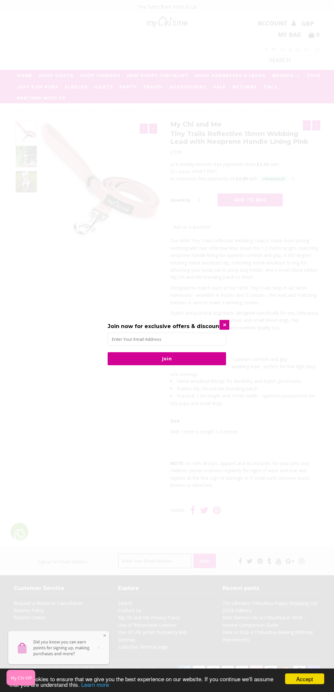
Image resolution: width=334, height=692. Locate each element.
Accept (304, 679)
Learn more (95, 684)
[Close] (224, 325)
